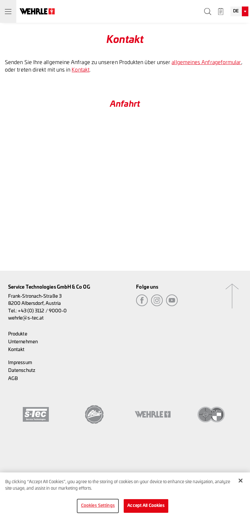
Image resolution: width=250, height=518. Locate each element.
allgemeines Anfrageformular (206, 62)
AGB (13, 378)
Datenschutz (21, 370)
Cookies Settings (98, 506)
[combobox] (239, 11)
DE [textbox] (236, 11)
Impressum (20, 362)
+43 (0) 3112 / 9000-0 (42, 310)
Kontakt (81, 70)
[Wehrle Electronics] (37, 11)
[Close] (240, 480)
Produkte (17, 334)
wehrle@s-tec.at (26, 318)
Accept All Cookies (145, 506)
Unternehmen (23, 341)
